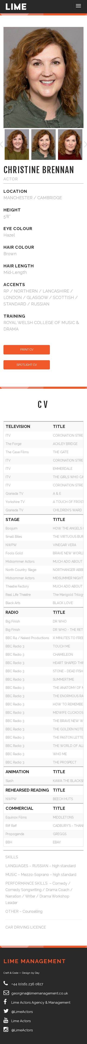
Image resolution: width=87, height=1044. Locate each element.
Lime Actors (21, 1021)
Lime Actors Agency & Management (40, 1002)
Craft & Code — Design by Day (21, 972)
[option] (17, 144)
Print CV (26, 349)
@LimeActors (22, 1012)
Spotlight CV (26, 364)
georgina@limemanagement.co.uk (39, 993)
